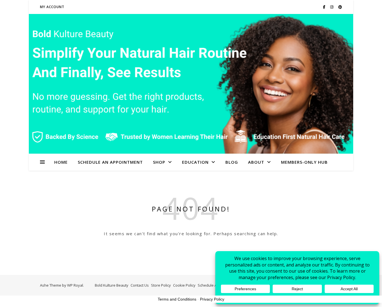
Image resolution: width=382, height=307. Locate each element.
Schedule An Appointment (110, 162)
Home (61, 162)
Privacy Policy (212, 299)
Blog (231, 162)
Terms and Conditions (177, 299)
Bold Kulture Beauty (111, 285)
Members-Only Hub (304, 162)
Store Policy (161, 285)
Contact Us (140, 285)
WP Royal (75, 285)
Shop (159, 162)
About (256, 162)
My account (52, 6)
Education (195, 162)
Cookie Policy (184, 285)
